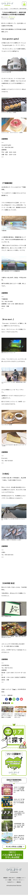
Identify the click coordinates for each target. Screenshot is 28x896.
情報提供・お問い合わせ (9, 877)
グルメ (7, 18)
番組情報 (12, 18)
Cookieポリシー (11, 882)
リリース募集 (8, 879)
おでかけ (6, 8)
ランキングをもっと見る (14, 847)
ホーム (2, 8)
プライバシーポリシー (18, 879)
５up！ (14, 689)
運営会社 (19, 882)
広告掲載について (20, 877)
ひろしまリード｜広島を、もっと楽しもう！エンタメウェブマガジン (7, 4)
